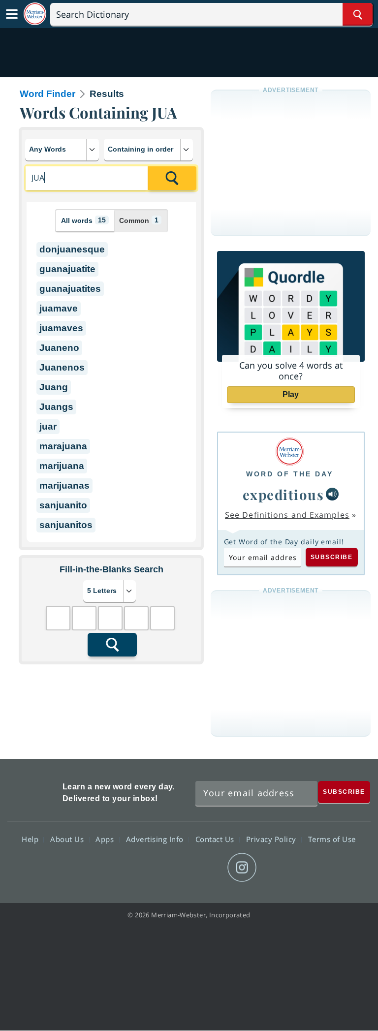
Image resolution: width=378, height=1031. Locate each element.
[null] (332, 494)
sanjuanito (63, 505)
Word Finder (47, 94)
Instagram (241, 867)
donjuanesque (72, 249)
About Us (68, 839)
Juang (53, 387)
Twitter (171, 867)
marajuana (63, 446)
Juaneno (59, 348)
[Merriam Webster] (289, 451)
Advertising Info (156, 839)
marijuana (61, 466)
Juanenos (62, 367)
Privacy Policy (272, 839)
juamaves (61, 328)
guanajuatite (67, 269)
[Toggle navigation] (12, 14)
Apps (105, 839)
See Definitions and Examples (287, 514)
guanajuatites (70, 288)
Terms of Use (332, 839)
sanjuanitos (66, 525)
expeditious (283, 494)
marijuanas (64, 485)
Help (31, 839)
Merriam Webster (34, 790)
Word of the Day (289, 474)
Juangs (56, 407)
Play (291, 394)
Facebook (135, 867)
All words (83, 220)
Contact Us (216, 839)
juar (48, 426)
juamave (58, 308)
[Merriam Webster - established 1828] (35, 14)
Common (138, 220)
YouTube (206, 867)
